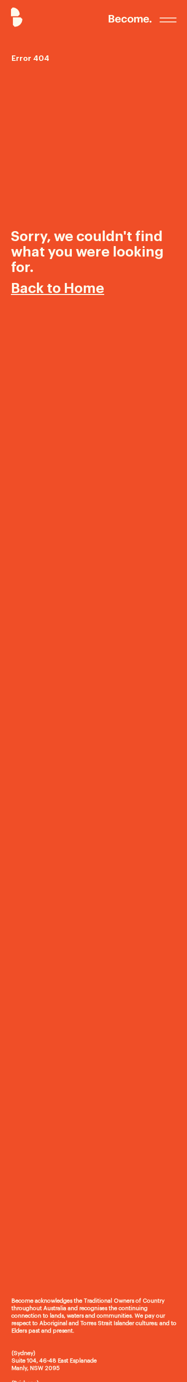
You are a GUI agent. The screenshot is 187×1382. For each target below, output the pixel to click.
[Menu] (168, 19)
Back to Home (57, 288)
